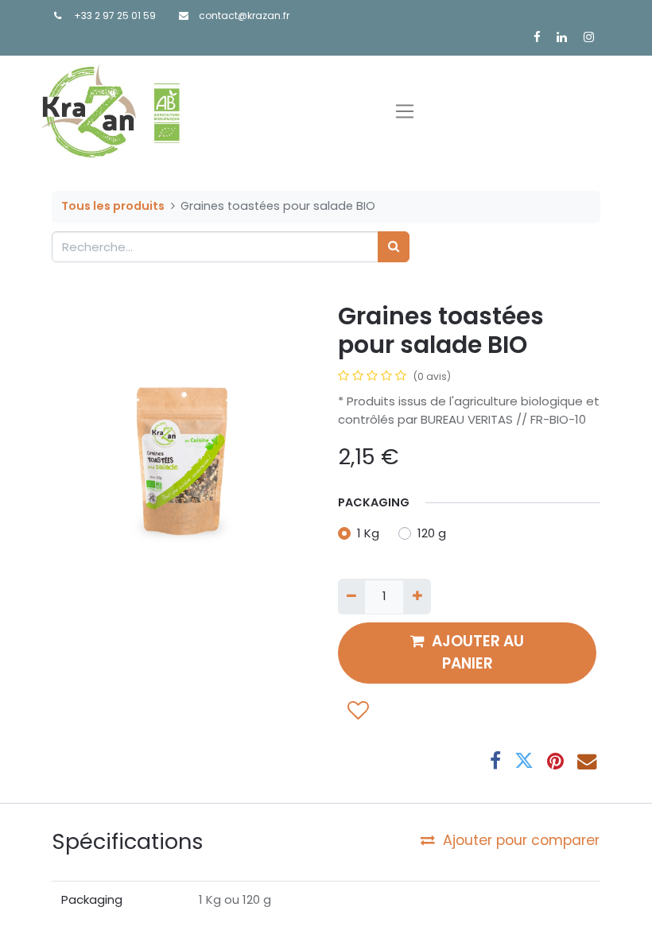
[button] (358, 709)
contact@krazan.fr (244, 15)
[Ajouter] (416, 596)
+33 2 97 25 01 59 (115, 15)
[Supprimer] (351, 596)
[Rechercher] (393, 246)
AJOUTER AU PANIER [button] (478, 652)
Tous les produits (113, 206)
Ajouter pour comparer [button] (521, 840)
